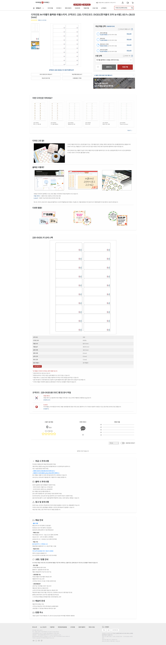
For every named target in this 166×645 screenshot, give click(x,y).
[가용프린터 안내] (110, 26)
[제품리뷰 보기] (34, 20)
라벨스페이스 (37, 196)
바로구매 (125, 67)
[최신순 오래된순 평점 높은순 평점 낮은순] (114, 443)
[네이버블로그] (39, 640)
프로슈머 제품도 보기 (125, 29)
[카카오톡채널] (41, 640)
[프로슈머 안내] (132, 29)
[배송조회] (128, 3)
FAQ (104, 630)
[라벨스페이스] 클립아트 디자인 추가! (107, 2)
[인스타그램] (36, 640)
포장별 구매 (127, 56)
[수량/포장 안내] (132, 56)
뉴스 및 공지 (43, 627)
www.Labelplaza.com (55, 634)
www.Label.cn (66, 636)
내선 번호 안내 (115, 630)
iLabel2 (36, 198)
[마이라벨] (123, 2)
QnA (109, 630)
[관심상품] (98, 67)
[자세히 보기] (46, 400)
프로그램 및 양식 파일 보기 (46, 74)
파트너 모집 (92, 627)
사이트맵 (72, 627)
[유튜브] (33, 640)
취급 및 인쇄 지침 (46, 78)
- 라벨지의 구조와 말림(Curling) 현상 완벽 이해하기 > (45, 473)
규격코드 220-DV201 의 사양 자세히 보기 (61, 70)
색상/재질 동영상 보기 (77, 74)
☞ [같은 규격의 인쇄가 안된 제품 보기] (103, 75)
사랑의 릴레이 (81, 627)
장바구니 (109, 67)
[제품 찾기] (132, 8)
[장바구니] (133, 3)
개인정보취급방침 (62, 627)
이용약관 (52, 627)
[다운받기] (46, 409)
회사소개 (34, 627)
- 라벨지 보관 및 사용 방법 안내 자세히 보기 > (43, 471)
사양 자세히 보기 (37, 366)
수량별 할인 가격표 (77, 78)
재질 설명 (129, 33)
